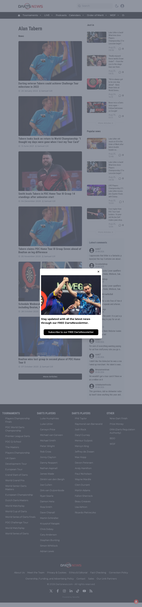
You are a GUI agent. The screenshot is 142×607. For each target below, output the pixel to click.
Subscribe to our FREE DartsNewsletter (71, 332)
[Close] (98, 271)
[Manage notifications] (136, 601)
